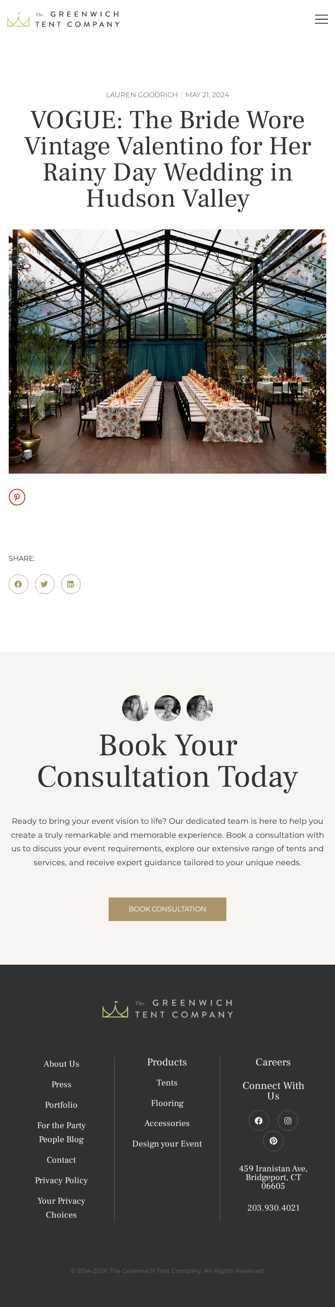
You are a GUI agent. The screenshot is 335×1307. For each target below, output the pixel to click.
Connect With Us (273, 1091)
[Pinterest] (273, 1141)
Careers (273, 1062)
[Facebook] (259, 1120)
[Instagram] (288, 1120)
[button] (18, 584)
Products (167, 1062)
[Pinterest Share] (17, 497)
